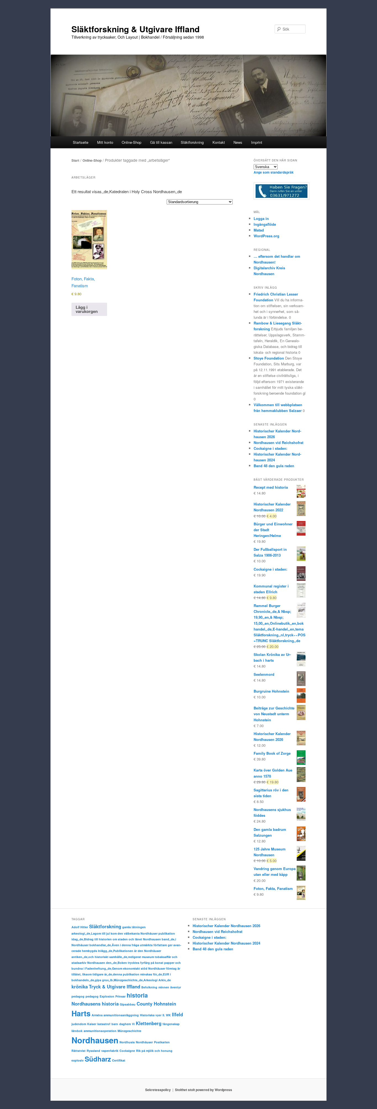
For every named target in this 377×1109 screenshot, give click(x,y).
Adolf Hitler (79, 927)
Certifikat (118, 1060)
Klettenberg (148, 1023)
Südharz (98, 1058)
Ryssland (93, 1051)
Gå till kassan (161, 142)
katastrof (103, 1024)
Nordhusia (127, 1042)
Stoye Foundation (269, 358)
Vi (133, 1024)
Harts (81, 1013)
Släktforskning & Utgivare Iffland (135, 29)
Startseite (80, 142)
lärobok (77, 1031)
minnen (163, 987)
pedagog (77, 996)
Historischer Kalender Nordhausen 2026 (226, 925)
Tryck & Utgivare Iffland (114, 986)
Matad (259, 230)
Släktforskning (105, 926)
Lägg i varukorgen (87, 309)
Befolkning (149, 987)
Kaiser (91, 1024)
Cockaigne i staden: (270, 448)
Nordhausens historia (95, 1003)
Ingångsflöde (265, 224)
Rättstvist (78, 1051)
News (237, 142)
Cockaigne (127, 1051)
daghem (125, 1024)
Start (75, 160)
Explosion (107, 996)
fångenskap (171, 1024)
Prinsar (120, 996)
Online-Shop (92, 160)
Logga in (261, 218)
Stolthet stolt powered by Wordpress (203, 1089)
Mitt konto (105, 142)
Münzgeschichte (129, 1031)
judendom (78, 1024)
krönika (79, 986)
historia (137, 995)
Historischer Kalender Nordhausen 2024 (226, 943)
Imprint (256, 142)
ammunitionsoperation (100, 1031)
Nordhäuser (144, 1042)
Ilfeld (177, 1014)
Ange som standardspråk (274, 172)
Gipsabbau (128, 1004)
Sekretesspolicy (158, 1089)
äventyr (175, 987)
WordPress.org (266, 235)
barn (114, 1024)
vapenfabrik (109, 1051)
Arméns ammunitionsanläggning (115, 1015)
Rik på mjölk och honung (154, 1051)
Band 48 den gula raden (274, 465)
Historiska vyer (150, 1015)
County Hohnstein (156, 1003)
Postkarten (162, 1042)
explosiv (77, 1060)
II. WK (167, 1015)
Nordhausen (94, 1040)
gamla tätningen (134, 927)
